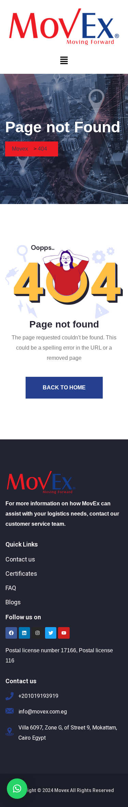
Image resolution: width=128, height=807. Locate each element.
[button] (64, 60)
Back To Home (64, 387)
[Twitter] (51, 633)
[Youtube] (64, 633)
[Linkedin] (24, 633)
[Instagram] (37, 633)
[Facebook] (11, 633)
